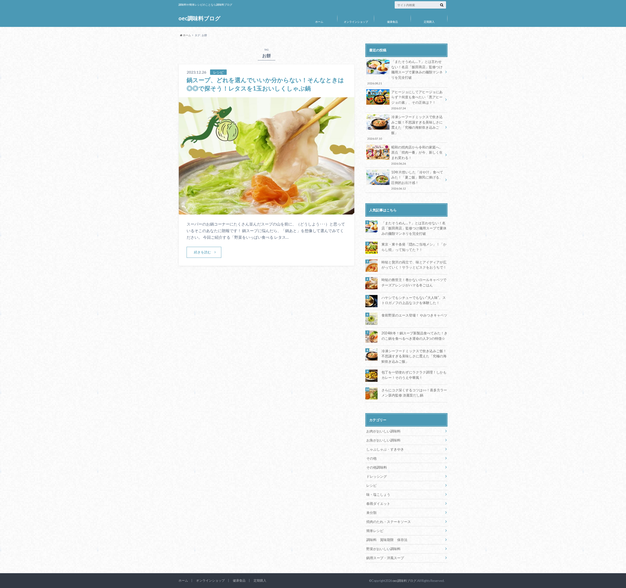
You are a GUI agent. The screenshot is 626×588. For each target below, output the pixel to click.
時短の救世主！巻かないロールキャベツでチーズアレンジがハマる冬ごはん (414, 282)
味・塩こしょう (378, 494)
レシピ (371, 485)
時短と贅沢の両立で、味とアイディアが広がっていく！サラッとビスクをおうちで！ (414, 265)
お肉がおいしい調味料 (383, 431)
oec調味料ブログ (200, 18)
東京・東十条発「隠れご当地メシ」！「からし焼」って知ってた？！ (414, 247)
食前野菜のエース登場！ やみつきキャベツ (414, 315)
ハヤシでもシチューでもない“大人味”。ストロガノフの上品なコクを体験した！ (413, 300)
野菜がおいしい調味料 (383, 549)
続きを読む (202, 252)
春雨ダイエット (378, 503)
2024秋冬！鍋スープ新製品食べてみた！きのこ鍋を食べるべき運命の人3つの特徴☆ (414, 335)
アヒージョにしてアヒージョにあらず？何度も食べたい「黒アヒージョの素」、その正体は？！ (417, 100)
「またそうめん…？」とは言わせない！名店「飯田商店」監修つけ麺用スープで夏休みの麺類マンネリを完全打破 (405, 72)
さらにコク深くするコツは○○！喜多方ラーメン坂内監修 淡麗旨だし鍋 (414, 392)
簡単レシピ (374, 531)
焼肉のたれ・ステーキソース (388, 522)
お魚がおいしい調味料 (383, 440)
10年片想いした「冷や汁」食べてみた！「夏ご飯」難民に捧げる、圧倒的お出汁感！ (417, 180)
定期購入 (429, 21)
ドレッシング (376, 476)
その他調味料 (376, 467)
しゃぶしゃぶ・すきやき (385, 449)
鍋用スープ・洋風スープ (385, 558)
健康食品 (392, 21)
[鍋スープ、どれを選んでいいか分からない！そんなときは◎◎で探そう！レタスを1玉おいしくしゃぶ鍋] (266, 211)
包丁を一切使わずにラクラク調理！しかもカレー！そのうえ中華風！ (414, 375)
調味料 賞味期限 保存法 (386, 540)
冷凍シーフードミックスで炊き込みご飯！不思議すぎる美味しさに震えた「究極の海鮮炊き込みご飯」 (405, 127)
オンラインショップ (356, 21)
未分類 (371, 512)
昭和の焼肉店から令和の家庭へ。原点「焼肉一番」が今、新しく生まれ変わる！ (417, 155)
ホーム (319, 21)
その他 (371, 458)
